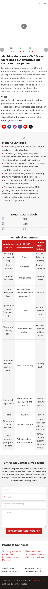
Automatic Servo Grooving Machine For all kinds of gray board (34, 570)
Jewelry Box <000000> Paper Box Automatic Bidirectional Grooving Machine (12, 570)
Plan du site (39, 580)
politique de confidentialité (14, 584)
